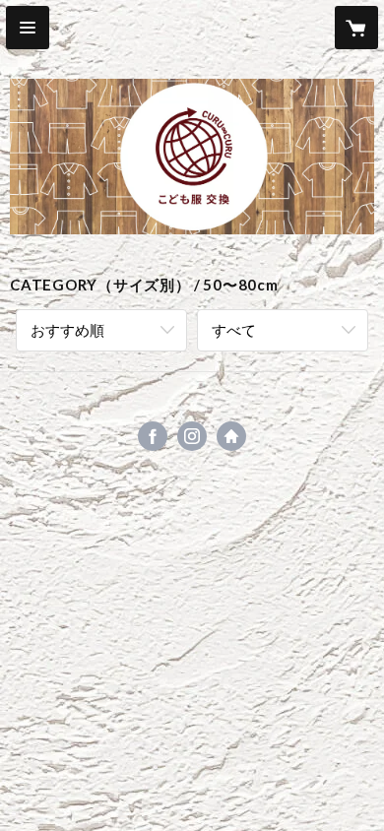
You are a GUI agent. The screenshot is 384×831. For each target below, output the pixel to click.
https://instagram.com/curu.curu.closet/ (192, 436)
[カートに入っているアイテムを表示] (356, 27)
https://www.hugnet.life (231, 436)
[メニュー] (27, 27)
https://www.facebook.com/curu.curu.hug (152, 436)
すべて (234, 330)
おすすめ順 (67, 330)
